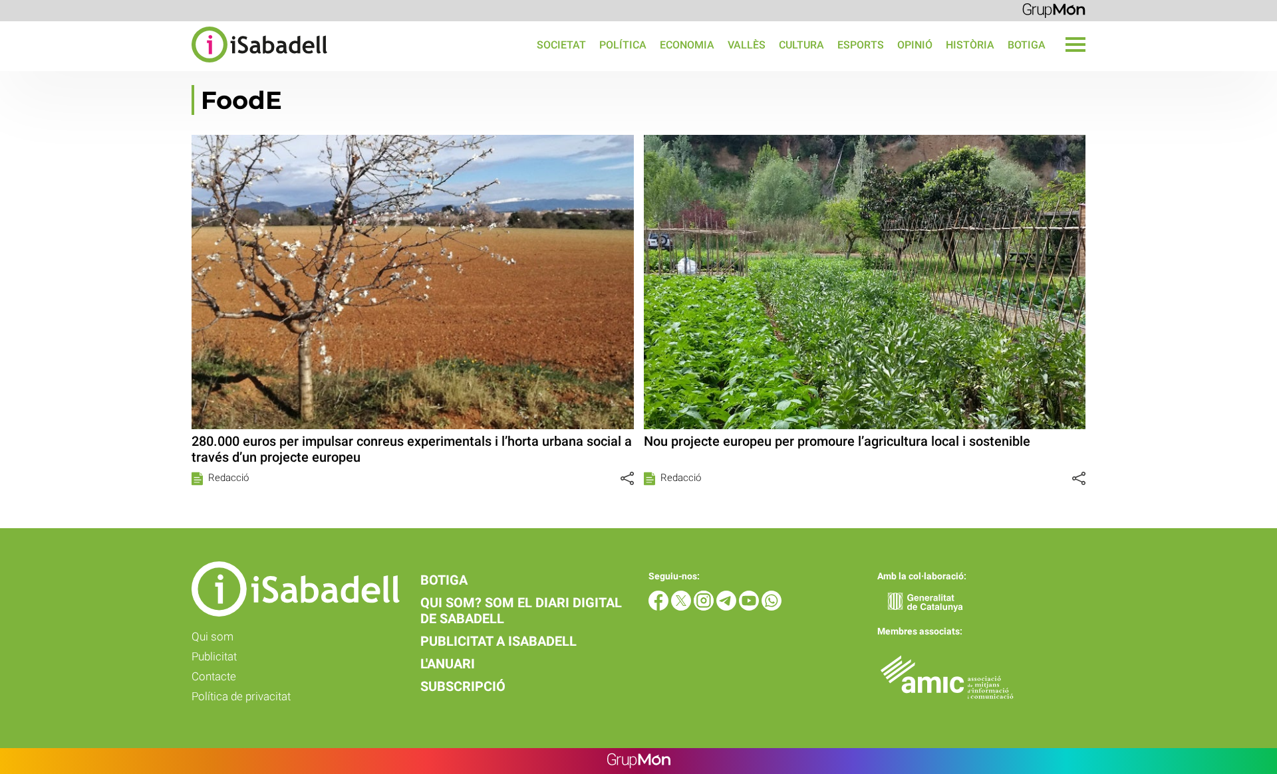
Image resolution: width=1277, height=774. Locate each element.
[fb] (659, 607)
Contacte (214, 676)
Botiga (1027, 45)
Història (970, 45)
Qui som (212, 636)
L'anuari (447, 664)
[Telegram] (727, 607)
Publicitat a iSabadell (498, 641)
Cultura (801, 45)
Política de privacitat (241, 696)
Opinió (914, 45)
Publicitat (214, 656)
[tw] (682, 607)
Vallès (747, 45)
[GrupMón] (1053, 9)
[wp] (771, 607)
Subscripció (462, 686)
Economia (687, 45)
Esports (860, 45)
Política (622, 45)
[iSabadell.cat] (163, 64)
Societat (561, 45)
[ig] (705, 607)
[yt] (750, 607)
